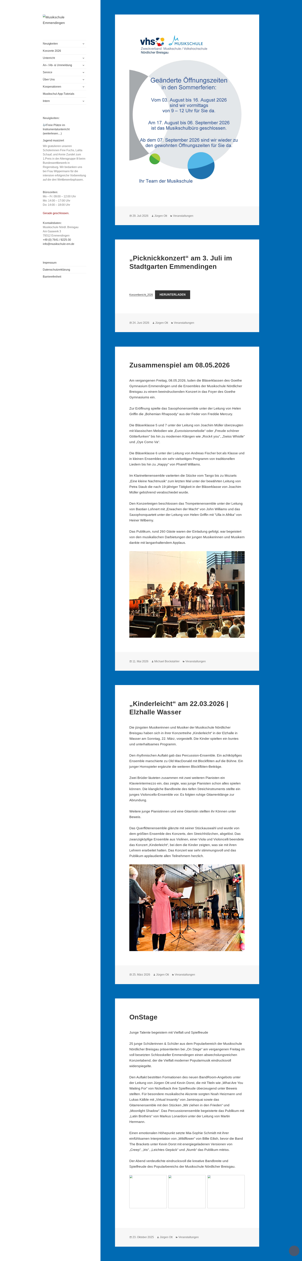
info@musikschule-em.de (58, 243)
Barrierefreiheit (52, 276)
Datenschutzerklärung (56, 269)
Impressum (49, 262)
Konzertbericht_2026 (141, 294)
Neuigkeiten (50, 43)
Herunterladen (173, 294)
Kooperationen (52, 86)
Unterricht (49, 57)
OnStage (143, 1017)
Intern (46, 100)
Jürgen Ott (160, 215)
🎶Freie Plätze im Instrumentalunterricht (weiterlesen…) (56, 129)
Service (47, 72)
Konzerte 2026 (52, 50)
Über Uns (49, 79)
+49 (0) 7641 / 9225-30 (57, 239)
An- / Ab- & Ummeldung (57, 65)
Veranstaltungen (183, 215)
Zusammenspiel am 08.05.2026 (179, 365)
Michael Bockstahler (166, 661)
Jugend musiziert (53, 140)
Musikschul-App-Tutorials (58, 93)
